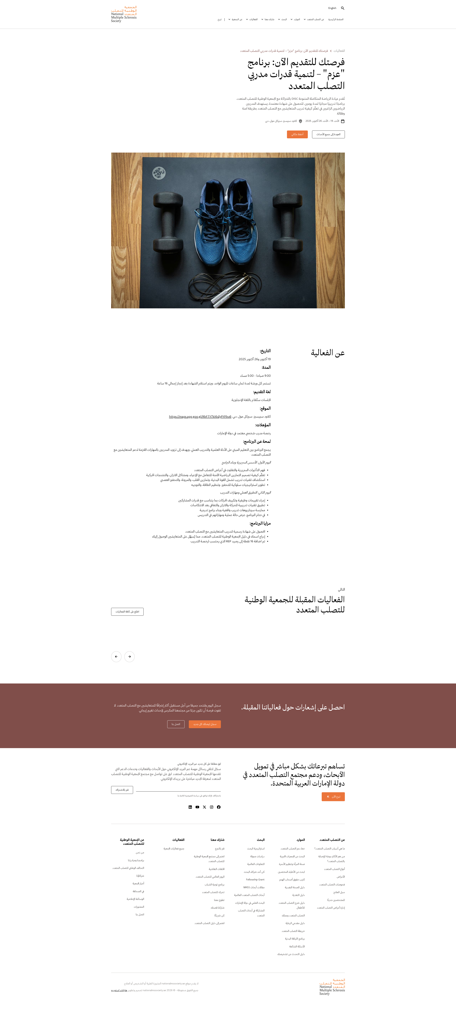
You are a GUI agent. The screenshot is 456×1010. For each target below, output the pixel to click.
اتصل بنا (176, 724)
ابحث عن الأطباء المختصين (291, 872)
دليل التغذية (298, 895)
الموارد (297, 19)
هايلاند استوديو (119, 990)
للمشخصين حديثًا (336, 900)
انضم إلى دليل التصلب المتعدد (209, 923)
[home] (123, 14)
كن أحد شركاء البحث (254, 872)
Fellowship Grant (255, 879)
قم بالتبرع (219, 848)
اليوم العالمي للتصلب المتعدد (210, 876)
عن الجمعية (237, 19)
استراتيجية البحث (256, 848)
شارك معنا (269, 19)
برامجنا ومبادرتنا (136, 860)
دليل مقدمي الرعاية (295, 923)
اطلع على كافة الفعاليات (127, 611)
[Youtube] (197, 807)
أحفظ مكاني (297, 134)
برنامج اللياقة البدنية (295, 938)
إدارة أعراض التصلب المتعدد (331, 907)
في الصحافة (138, 891)
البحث (284, 19)
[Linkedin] (190, 807)
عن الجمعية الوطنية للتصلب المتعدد (132, 842)
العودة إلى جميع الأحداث (328, 134)
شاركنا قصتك (217, 907)
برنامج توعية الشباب (214, 884)
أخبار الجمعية (138, 883)
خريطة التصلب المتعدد (293, 931)
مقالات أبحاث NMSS (254, 887)
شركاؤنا (140, 876)
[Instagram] (211, 807)
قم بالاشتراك (122, 790)
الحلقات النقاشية (216, 869)
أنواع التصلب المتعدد (334, 869)
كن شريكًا (219, 915)
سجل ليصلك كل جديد (204, 724)
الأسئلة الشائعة (297, 946)
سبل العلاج (339, 892)
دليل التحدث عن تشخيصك (291, 954)
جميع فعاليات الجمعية (174, 848)
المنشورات (139, 907)
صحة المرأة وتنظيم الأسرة (292, 864)
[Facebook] (219, 807)
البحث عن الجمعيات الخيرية (292, 856)
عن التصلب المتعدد (315, 19)
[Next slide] (116, 656)
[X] (204, 807)
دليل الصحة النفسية (295, 887)
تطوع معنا (219, 900)
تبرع (220, 19)
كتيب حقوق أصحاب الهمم (292, 879)
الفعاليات (253, 19)
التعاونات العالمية (256, 864)
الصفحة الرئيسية (335, 19)
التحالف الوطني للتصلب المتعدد (128, 868)
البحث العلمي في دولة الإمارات (250, 903)
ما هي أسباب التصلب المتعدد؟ (329, 848)
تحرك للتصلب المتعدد (213, 892)
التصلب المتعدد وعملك (293, 915)
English (332, 8)
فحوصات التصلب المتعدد (332, 884)
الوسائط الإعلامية (135, 899)
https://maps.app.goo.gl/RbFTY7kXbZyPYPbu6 (200, 417)
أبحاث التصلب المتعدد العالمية (249, 895)
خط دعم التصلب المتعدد (293, 848)
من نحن (140, 852)
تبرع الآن (336, 796)
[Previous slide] (129, 656)
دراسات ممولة (257, 856)
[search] (343, 8)
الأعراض (341, 876)
